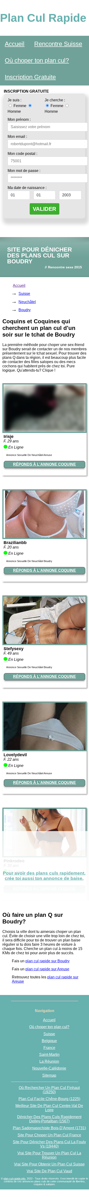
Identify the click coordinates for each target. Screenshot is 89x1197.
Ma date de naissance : (27, 188)
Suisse (24, 294)
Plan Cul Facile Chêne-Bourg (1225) (49, 1099)
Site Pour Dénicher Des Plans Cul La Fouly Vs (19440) (49, 1144)
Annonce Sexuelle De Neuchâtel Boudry (29, 561)
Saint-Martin (49, 1055)
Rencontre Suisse (58, 43)
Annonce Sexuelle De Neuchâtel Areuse (29, 455)
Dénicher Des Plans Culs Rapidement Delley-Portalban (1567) (49, 1119)
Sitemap (49, 1075)
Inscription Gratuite (30, 77)
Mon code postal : (22, 154)
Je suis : (14, 100)
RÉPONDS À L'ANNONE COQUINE (44, 464)
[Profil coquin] (44, 430)
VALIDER (44, 209)
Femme (20, 106)
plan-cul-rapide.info (14, 1178)
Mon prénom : (19, 119)
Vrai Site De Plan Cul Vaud (49, 1171)
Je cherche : (55, 100)
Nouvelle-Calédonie (49, 1068)
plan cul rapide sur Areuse (47, 969)
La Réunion (49, 1061)
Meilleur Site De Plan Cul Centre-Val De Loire (49, 1108)
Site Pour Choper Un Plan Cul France (49, 1135)
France (49, 1048)
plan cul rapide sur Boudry (47, 961)
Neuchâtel (27, 302)
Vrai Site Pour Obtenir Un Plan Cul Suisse (49, 1164)
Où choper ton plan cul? (37, 60)
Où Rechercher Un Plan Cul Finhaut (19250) (49, 1090)
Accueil (14, 43)
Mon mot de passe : (24, 171)
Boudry (25, 310)
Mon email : (17, 137)
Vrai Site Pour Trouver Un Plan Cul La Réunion (49, 1155)
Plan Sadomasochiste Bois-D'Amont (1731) (49, 1128)
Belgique (49, 1041)
